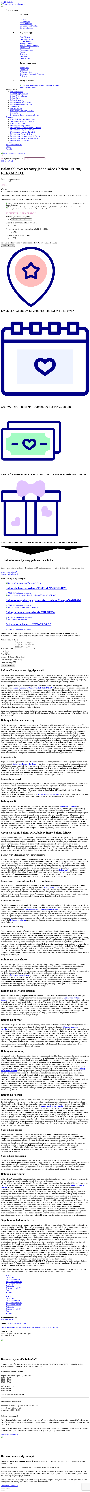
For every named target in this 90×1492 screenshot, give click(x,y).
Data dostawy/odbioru (9, 660)
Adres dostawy (7, 663)
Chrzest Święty (25, 41)
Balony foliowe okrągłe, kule (21, 104)
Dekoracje (9, 117)
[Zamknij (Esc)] (2, 1488)
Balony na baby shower (19, 975)
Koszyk (8, 1275)
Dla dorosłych (25, 22)
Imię (3, 651)
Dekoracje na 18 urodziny (20, 140)
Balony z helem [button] (11, 90)
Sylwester (23, 54)
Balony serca (24, 68)
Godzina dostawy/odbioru (11, 657)
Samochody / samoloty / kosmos (32, 74)
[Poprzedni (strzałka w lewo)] (2, 1490)
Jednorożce (24, 70)
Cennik (8, 147)
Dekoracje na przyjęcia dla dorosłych (24, 138)
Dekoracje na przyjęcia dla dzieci (22, 132)
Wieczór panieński (26, 50)
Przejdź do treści (7, 2)
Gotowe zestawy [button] (12, 10)
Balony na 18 (25, 48)
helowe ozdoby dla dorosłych (49, 794)
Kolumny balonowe (17, 123)
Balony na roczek (26, 44)
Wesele (22, 52)
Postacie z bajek (26, 72)
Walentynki (24, 56)
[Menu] (2, 6)
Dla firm (9, 143)
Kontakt (9, 149)
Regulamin (10, 1286)
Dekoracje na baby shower (20, 126)
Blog (7, 1290)
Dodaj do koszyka (8, 245)
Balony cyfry (64, 870)
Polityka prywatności (13, 1284)
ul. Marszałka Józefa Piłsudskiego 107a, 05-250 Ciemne (29, 1327)
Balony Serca (15, 98)
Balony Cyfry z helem (18, 96)
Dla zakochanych (26, 28)
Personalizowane (16, 92)
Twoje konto (10, 1277)
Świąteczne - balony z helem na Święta (24, 115)
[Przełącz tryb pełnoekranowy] (7, 1488)
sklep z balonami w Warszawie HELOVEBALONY (33, 688)
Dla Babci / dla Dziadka (29, 26)
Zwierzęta (23, 76)
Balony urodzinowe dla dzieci (24, 764)
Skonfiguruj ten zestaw (22, 593)
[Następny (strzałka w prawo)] (4, 1490)
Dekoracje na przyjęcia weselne (22, 130)
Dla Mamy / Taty (26, 24)
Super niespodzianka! (28, 87)
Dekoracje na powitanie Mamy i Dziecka (25, 128)
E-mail (3, 654)
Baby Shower (25, 37)
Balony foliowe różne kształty (21, 102)
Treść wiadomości (8, 648)
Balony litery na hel (51, 888)
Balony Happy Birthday (19, 94)
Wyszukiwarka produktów (13, 159)
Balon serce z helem (18, 920)
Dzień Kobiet (25, 58)
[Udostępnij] (4, 1488)
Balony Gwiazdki (16, 100)
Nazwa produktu (7, 640)
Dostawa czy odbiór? (13, 1288)
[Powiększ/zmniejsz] (9, 1488)
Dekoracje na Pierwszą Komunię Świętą (25, 136)
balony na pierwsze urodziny (52, 1106)
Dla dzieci (23, 19)
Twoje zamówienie (13, 1280)
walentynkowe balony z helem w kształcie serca (41, 909)
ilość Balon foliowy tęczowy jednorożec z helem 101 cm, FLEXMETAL (28, 243)
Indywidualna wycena (14, 145)
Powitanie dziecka (26, 39)
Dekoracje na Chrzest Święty (21, 134)
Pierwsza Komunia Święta (29, 46)
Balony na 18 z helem (68, 806)
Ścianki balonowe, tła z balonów (22, 121)
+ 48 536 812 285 (7, 1319)
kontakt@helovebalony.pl (16, 1323)
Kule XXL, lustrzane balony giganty (23, 119)
